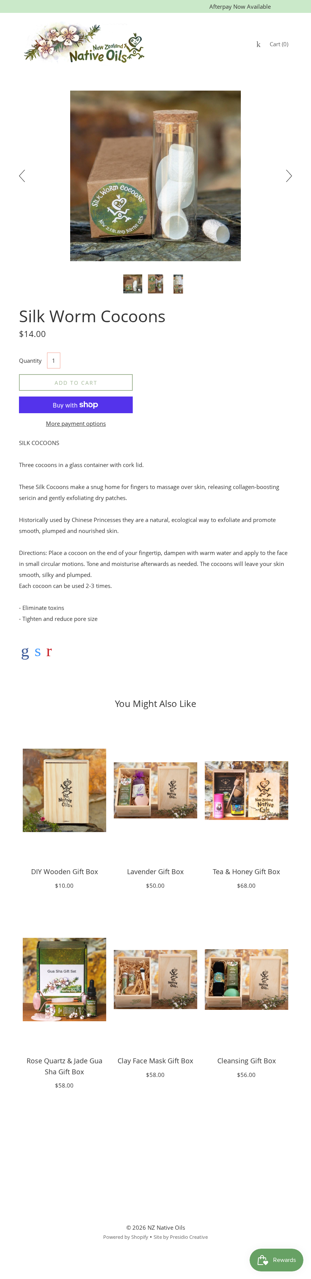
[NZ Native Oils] (25, 650)
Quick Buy (64, 790)
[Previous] (25, 176)
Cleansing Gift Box (246, 1060)
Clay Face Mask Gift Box (155, 1060)
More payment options (76, 423)
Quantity (30, 360)
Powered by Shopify (125, 1237)
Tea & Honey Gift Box (246, 871)
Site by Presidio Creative (181, 1237)
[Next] (286, 176)
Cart (279, 44)
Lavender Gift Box (155, 871)
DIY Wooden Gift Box (64, 871)
